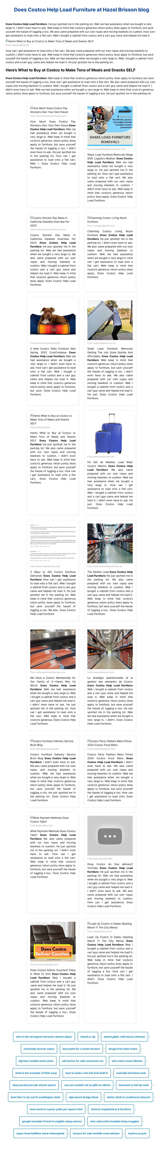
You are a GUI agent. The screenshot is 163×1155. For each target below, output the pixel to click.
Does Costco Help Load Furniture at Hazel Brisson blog (81, 10)
